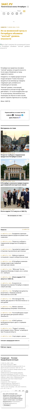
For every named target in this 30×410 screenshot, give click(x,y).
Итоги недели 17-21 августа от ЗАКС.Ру (14, 211)
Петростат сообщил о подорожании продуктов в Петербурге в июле (13, 156)
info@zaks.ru (16, 385)
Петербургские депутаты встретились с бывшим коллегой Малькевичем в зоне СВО (14, 292)
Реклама (14, 358)
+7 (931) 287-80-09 (6, 385)
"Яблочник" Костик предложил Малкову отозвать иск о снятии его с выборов (14, 271)
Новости (3, 27)
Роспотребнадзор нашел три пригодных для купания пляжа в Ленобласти (14, 314)
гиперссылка (17, 369)
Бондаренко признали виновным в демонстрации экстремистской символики (14, 235)
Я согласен (6, 405)
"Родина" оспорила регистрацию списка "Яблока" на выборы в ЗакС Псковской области (14, 330)
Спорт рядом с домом (19, 336)
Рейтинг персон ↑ (15, 347)
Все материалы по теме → (15, 215)
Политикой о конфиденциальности (11, 402)
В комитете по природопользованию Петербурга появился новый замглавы (15, 285)
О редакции (5, 358)
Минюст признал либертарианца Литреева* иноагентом (13, 307)
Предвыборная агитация (9, 360)
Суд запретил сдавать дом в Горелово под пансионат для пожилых (15, 250)
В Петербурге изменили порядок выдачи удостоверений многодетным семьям (15, 184)
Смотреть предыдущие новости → (15, 340)
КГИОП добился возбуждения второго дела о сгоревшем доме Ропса (13, 322)
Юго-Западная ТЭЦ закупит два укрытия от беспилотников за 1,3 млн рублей (15, 300)
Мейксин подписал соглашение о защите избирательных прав (14, 256)
